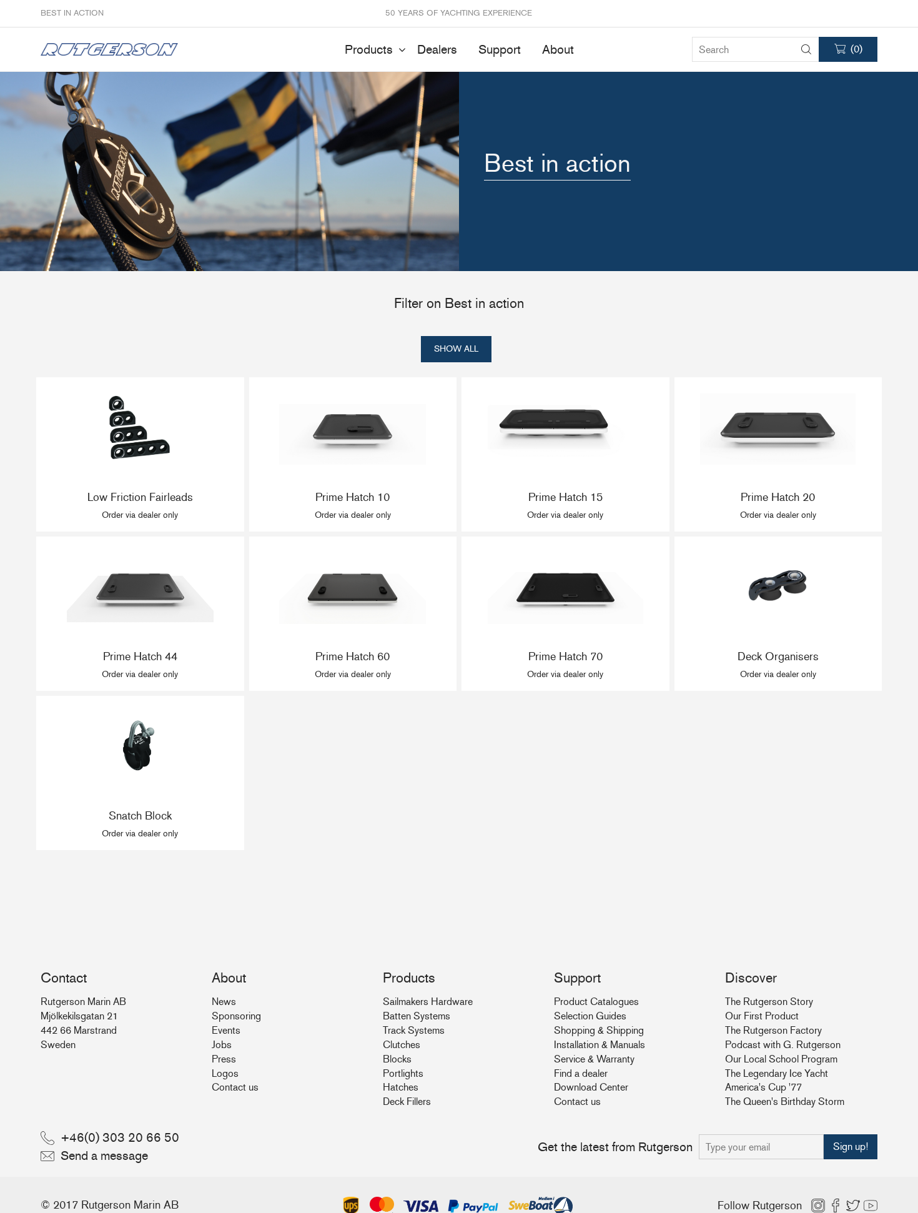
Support (499, 49)
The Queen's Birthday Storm (784, 1101)
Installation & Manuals (599, 1045)
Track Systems (414, 1030)
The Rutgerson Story (769, 1002)
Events (226, 1030)
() (856, 49)
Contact (64, 977)
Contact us (235, 1087)
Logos (225, 1073)
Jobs (222, 1045)
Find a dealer (581, 1073)
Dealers (437, 49)
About (558, 49)
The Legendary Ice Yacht (776, 1073)
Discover (751, 977)
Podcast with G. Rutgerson (783, 1045)
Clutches (401, 1045)
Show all (456, 349)
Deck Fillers (407, 1101)
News (224, 1002)
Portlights (403, 1073)
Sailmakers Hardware (428, 1002)
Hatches (400, 1087)
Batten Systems (416, 1016)
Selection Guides (590, 1016)
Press (224, 1059)
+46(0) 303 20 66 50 (120, 1137)
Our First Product (762, 1016)
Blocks (397, 1059)
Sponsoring (236, 1016)
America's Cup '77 (763, 1087)
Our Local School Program (781, 1059)
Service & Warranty (594, 1059)
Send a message (104, 1155)
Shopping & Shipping (599, 1030)
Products (369, 49)
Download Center (591, 1087)
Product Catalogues (596, 1002)
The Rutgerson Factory (773, 1030)
